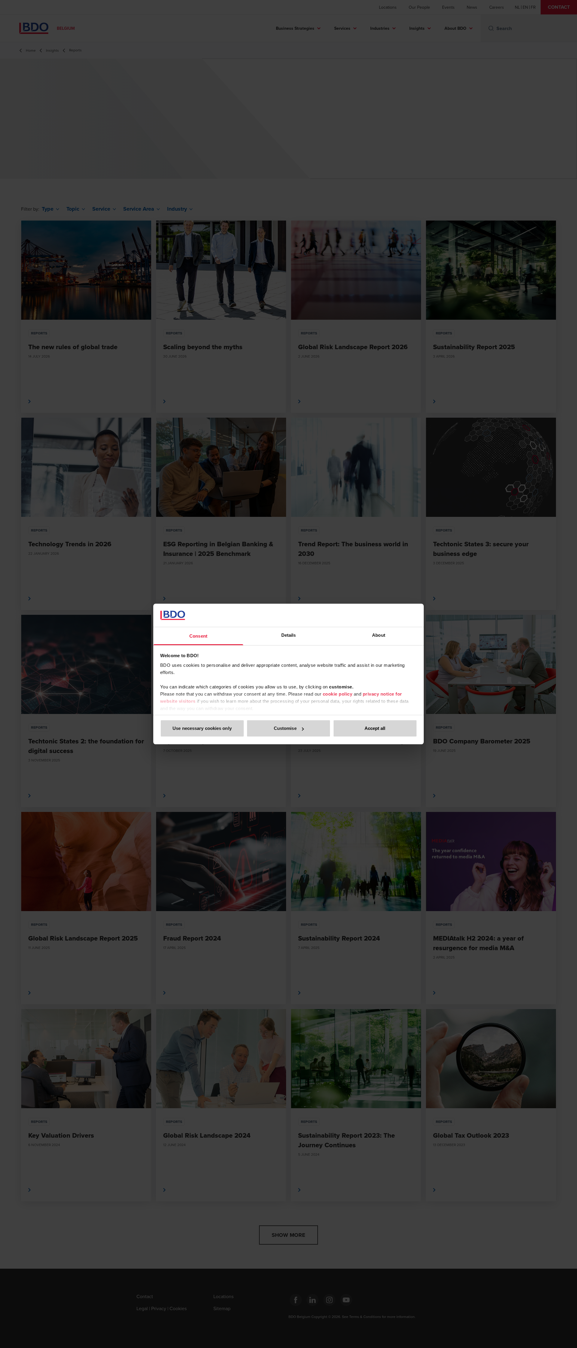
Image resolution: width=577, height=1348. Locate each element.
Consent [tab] (198, 636)
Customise (285, 728)
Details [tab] (288, 635)
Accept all (375, 728)
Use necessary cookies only (202, 728)
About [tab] (378, 635)
